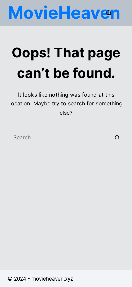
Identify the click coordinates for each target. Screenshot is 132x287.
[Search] (108, 12)
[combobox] (59, 137)
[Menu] (121, 13)
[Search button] (117, 137)
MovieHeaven (64, 12)
